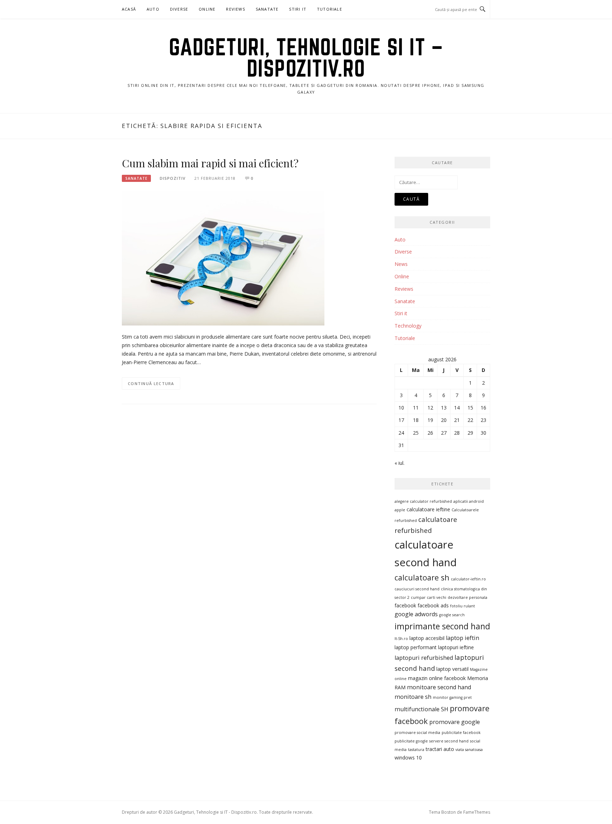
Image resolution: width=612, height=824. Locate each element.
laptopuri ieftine (456, 647)
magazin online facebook (437, 678)
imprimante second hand (442, 626)
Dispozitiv (173, 178)
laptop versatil (452, 669)
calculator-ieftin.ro (468, 579)
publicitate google (411, 741)
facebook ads (433, 605)
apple (400, 509)
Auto (153, 9)
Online (207, 9)
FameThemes (476, 812)
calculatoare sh (422, 577)
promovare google (454, 722)
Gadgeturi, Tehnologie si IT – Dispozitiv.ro (306, 57)
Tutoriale (329, 9)
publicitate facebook (461, 732)
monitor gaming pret (452, 697)
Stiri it (401, 313)
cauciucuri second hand (417, 588)
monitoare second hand (439, 687)
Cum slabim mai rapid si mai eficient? (210, 163)
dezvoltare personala (467, 597)
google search (452, 614)
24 (401, 432)
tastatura (416, 749)
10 (401, 407)
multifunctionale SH (421, 709)
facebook (405, 605)
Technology (408, 325)
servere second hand (449, 741)
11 (416, 407)
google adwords (416, 614)
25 (416, 432)
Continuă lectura (151, 383)
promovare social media (417, 732)
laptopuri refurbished (424, 658)
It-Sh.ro (401, 638)
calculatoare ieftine (428, 509)
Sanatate (267, 9)
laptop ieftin (462, 638)
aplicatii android (468, 501)
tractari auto (440, 749)
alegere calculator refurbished (423, 501)
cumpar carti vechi (428, 597)
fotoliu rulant (462, 605)
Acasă (129, 9)
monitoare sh (413, 697)
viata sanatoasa (469, 749)
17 (401, 420)
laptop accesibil (426, 638)
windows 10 (408, 757)
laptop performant (416, 647)
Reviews (235, 9)
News (401, 264)
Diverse (179, 9)
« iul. (399, 463)
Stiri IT (297, 9)
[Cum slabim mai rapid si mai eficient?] (223, 257)
